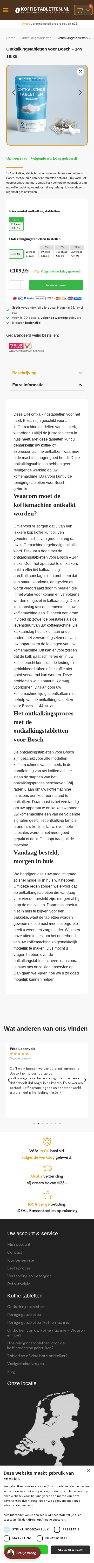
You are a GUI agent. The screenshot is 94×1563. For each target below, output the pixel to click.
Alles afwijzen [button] (70, 1550)
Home (10, 38)
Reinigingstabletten (24, 1314)
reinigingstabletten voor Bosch (39, 483)
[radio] (16, 226)
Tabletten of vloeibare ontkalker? (37, 1355)
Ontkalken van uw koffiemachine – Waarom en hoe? (47, 1332)
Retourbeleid (18, 1284)
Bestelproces (19, 1268)
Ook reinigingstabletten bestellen (34, 239)
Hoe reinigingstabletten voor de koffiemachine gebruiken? (36, 1345)
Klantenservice (20, 1260)
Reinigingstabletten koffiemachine (38, 1322)
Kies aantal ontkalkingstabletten (34, 211)
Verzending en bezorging (29, 1276)
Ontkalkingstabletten (36, 38)
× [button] (88, 1470)
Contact (14, 1252)
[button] (80, 72)
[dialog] (47, 1514)
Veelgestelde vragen (25, 1363)
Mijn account (19, 1244)
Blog (11, 1371)
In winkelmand (56, 285)
